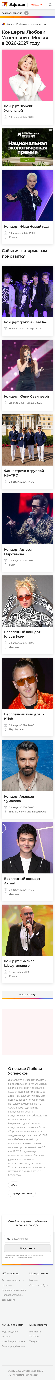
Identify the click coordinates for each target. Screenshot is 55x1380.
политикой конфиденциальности (18, 1258)
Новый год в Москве (13, 1341)
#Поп (14, 1185)
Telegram (34, 1341)
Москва (33, 1280)
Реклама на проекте (13, 1280)
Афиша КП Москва (16, 24)
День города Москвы (13, 1346)
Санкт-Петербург (38, 1285)
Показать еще (27, 994)
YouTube (33, 1336)
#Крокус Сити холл (21, 1193)
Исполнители (38, 24)
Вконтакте (35, 1331)
